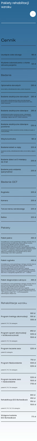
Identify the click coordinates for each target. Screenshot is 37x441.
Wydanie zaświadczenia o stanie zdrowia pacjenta (18, 64)
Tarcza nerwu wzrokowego (18, 209)
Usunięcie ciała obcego (18, 54)
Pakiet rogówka (18, 260)
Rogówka (18, 192)
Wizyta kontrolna (18, 139)
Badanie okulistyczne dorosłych (18, 96)
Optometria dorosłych (18, 85)
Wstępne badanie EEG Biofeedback (18, 416)
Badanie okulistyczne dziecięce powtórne (18, 125)
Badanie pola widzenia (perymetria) (18, 170)
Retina (18, 217)
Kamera (18, 200)
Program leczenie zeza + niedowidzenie (18, 380)
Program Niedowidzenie (18, 362)
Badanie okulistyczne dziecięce (18, 110)
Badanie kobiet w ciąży (18, 147)
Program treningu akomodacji (18, 316)
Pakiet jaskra (18, 238)
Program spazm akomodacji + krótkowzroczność (18, 334)
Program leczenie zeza (18, 348)
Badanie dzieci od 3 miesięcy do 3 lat (18, 160)
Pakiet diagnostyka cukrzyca (18, 280)
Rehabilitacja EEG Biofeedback (18, 400)
